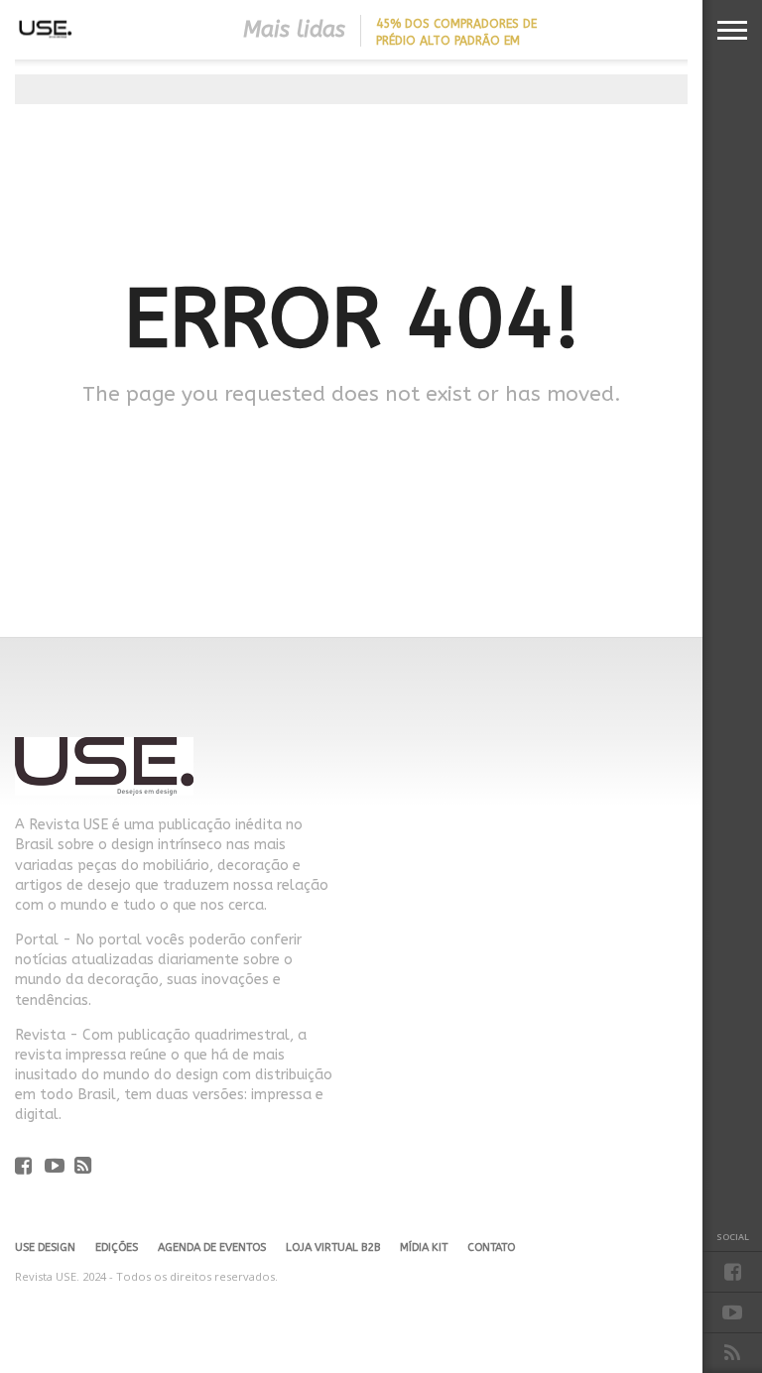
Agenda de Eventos (212, 1247)
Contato (491, 1247)
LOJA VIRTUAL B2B (333, 1247)
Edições (116, 1247)
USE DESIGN (45, 1247)
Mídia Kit (423, 1247)
